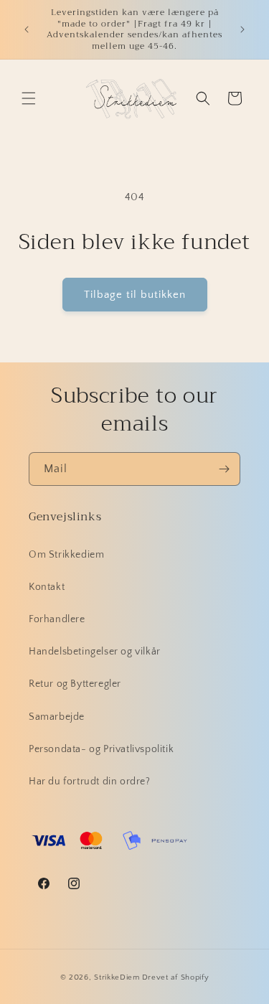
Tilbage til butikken (135, 294)
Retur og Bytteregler (75, 684)
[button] (28, 98)
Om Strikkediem (66, 554)
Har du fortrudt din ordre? (90, 781)
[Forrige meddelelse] (26, 29)
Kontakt (47, 587)
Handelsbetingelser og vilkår (95, 651)
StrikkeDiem (117, 977)
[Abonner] (224, 469)
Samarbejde (57, 717)
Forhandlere (57, 619)
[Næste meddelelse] (242, 29)
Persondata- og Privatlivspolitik (101, 749)
